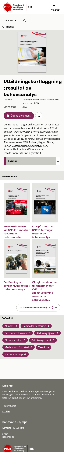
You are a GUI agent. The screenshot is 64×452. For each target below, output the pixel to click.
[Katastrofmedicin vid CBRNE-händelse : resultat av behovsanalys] (16, 203)
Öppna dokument (21, 115)
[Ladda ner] (38, 115)
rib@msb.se (8, 436)
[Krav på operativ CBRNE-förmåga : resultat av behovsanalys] (45, 203)
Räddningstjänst (45, 333)
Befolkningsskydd (41, 340)
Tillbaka (10, 26)
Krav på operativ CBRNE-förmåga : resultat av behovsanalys (42, 232)
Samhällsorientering (34, 326)
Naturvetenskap (14, 354)
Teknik (41, 347)
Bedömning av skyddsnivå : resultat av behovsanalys (17, 286)
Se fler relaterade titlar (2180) (36, 307)
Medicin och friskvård (17, 347)
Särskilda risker (13, 340)
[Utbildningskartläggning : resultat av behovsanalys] (32, 52)
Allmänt (9, 326)
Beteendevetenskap (16, 333)
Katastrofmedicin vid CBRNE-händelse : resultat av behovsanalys (17, 232)
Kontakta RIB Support (13, 427)
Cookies (6, 411)
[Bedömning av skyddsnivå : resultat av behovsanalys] (16, 259)
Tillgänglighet (9, 405)
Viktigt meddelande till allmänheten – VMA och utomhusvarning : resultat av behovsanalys (44, 291)
